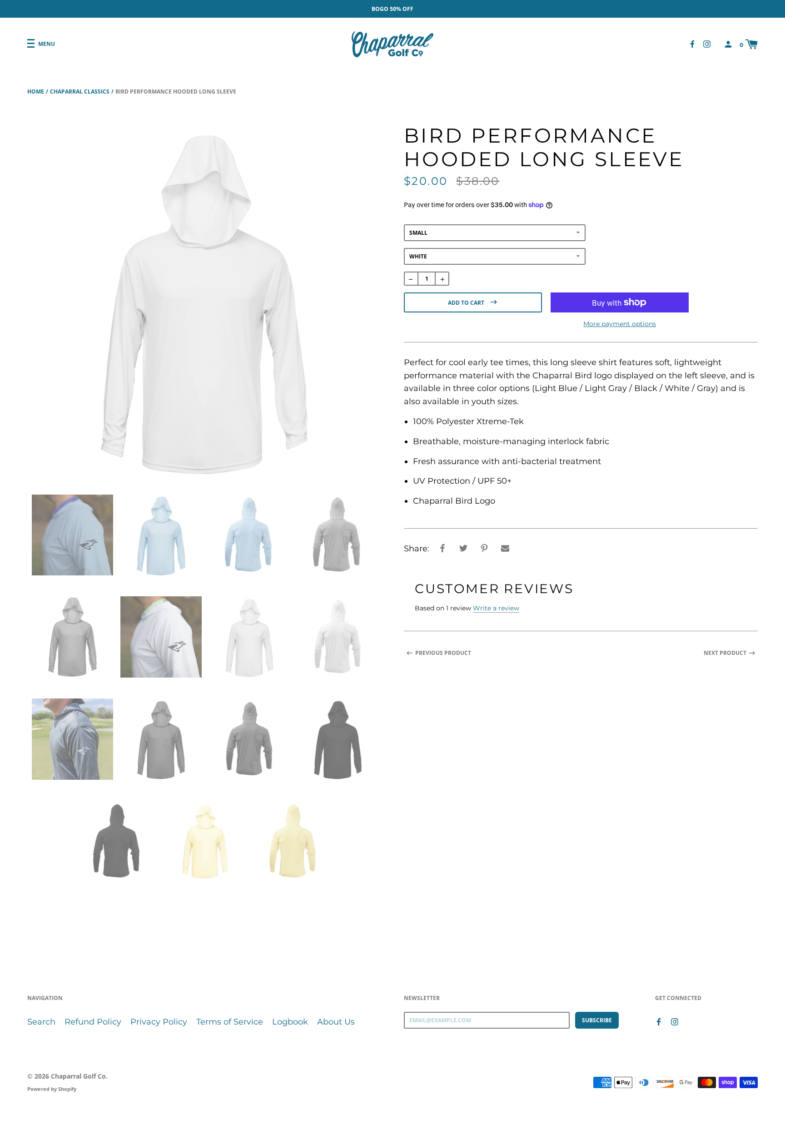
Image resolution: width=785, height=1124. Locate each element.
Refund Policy (93, 1022)
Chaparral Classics (79, 91)
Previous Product (443, 653)
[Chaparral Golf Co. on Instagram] (706, 44)
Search (41, 1022)
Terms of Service (229, 1022)
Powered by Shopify (51, 1088)
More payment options (619, 324)
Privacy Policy (158, 1022)
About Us (336, 1022)
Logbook (290, 1022)
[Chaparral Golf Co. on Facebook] (692, 44)
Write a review (496, 608)
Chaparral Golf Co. (79, 1076)
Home (35, 91)
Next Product (725, 653)
